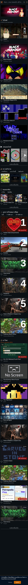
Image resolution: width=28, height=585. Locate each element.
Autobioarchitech (7, 295)
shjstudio (5, 361)
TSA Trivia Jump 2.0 (9, 120)
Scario (5, 462)
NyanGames (6, 122)
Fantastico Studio (7, 61)
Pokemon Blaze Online (9, 334)
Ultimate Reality (7, 79)
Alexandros (6, 101)
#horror (2, 342)
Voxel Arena (6, 273)
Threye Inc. (6, 41)
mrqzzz (5, 275)
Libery (4, 234)
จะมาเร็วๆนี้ (13, 171)
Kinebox (5, 253)
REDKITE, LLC (7, 381)
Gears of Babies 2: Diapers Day (12, 314)
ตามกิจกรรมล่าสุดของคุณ (7, 22)
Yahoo (19, 204)
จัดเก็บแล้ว (21, 171)
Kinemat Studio (7, 254)
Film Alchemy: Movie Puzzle (11, 379)
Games (5, 422)
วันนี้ (3, 214)
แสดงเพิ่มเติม (14, 164)
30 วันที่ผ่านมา (19, 214)
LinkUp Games (7, 81)
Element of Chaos (8, 140)
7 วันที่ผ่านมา (10, 214)
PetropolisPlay (6, 503)
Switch (5, 39)
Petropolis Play (7, 501)
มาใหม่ (3, 192)
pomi (4, 401)
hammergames (7, 315)
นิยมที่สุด (10, 192)
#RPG (11, 342)
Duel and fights (7, 420)
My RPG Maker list (8, 202)
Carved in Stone (7, 460)
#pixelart (7, 342)
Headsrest (6, 293)
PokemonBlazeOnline (8, 336)
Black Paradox (7, 59)
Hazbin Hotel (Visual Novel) (11, 232)
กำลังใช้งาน (4, 171)
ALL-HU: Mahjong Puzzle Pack (12, 359)
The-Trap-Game (7, 400)
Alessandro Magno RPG (10, 100)
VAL (4, 142)
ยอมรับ (17, 582)
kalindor (5, 204)
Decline (10, 582)
